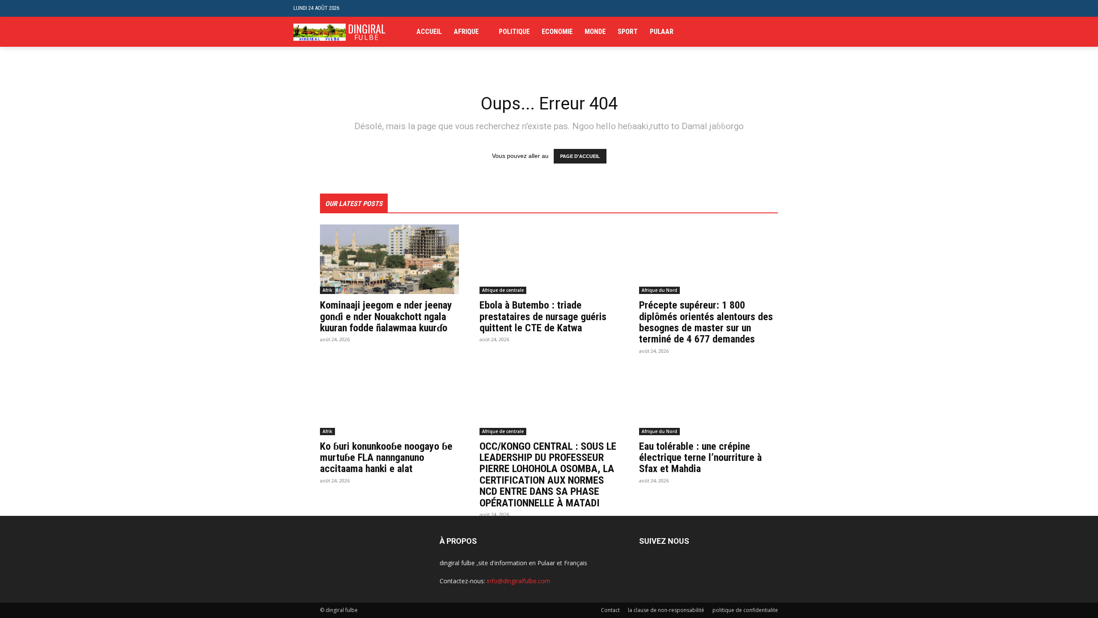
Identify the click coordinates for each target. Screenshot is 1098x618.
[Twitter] (786, 32)
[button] (798, 8)
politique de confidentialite (745, 610)
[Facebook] (760, 32)
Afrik (327, 290)
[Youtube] (800, 32)
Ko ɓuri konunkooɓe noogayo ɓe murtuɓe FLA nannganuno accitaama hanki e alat (386, 457)
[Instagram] (773, 32)
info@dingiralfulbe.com (518, 581)
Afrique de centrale (503, 290)
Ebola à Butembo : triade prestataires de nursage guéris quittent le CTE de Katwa (543, 316)
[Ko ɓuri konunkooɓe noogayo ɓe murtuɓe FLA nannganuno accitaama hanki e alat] (389, 400)
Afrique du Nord (659, 290)
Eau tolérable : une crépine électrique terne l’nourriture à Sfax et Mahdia (700, 457)
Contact (610, 610)
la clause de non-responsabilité (666, 610)
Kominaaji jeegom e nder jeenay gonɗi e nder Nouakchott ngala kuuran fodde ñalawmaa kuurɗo (386, 316)
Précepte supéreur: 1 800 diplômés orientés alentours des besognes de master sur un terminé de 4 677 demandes (706, 322)
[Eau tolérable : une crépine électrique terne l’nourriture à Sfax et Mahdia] (708, 400)
